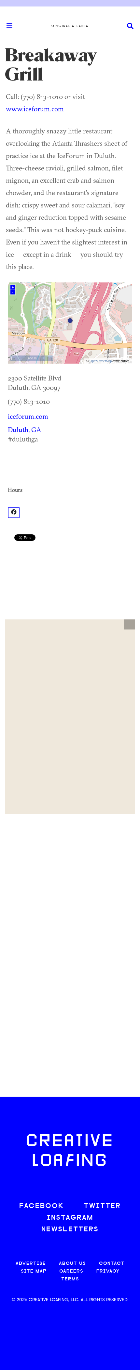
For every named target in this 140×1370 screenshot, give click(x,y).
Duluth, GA (24, 429)
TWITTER (102, 1206)
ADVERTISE (31, 1263)
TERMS (70, 1279)
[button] (129, 624)
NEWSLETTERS (70, 1229)
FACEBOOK (41, 1206)
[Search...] (130, 26)
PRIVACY (107, 1271)
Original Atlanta (70, 26)
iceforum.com (28, 416)
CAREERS (71, 1271)
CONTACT (112, 1263)
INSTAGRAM (70, 1218)
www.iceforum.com (35, 109)
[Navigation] (6, 26)
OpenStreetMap (101, 361)
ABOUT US (72, 1263)
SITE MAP (33, 1271)
